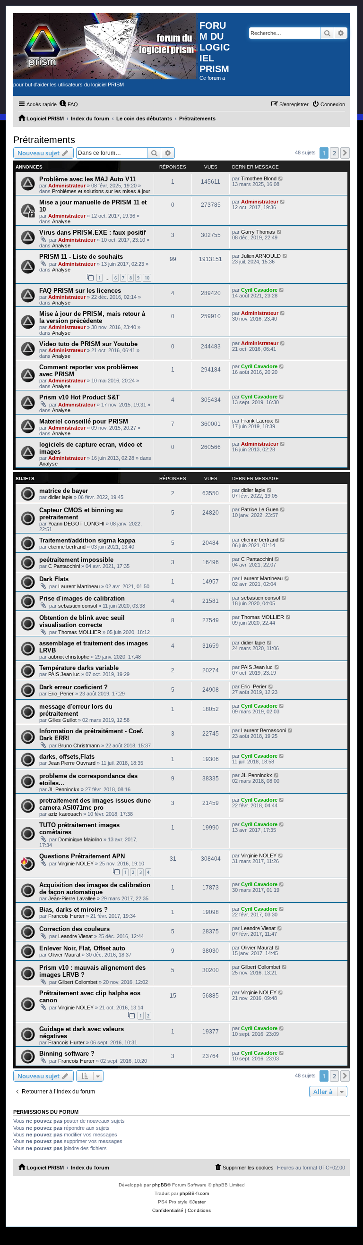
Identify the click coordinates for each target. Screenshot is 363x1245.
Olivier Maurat (64, 954)
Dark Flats (54, 579)
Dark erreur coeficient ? (73, 687)
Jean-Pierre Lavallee (71, 898)
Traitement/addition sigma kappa (87, 540)
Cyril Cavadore (259, 290)
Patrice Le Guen (259, 509)
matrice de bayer (63, 490)
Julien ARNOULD (261, 256)
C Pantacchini (64, 566)
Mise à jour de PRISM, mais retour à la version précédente (92, 317)
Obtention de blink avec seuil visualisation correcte (82, 621)
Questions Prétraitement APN (82, 856)
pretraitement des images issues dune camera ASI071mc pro (95, 804)
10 (147, 278)
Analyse (61, 221)
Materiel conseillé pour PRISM (83, 421)
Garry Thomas (258, 232)
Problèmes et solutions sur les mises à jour (101, 191)
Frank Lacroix (257, 420)
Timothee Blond (259, 178)
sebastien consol (77, 606)
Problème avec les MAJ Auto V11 (87, 179)
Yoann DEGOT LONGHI (76, 523)
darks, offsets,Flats (67, 756)
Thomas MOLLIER (79, 632)
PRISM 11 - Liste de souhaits (81, 256)
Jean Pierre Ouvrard (71, 763)
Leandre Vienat (75, 936)
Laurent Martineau (79, 586)
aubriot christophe (68, 657)
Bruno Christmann (79, 745)
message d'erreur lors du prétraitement (75, 710)
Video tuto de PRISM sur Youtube (88, 343)
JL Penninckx (63, 789)
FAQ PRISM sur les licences (80, 290)
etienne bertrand (67, 547)
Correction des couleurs (74, 928)
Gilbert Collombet (77, 982)
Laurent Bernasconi (263, 730)
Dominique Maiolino (80, 839)
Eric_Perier (61, 693)
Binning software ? (67, 1053)
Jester (199, 1201)
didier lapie (60, 497)
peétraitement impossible (76, 559)
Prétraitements (44, 140)
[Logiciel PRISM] (106, 46)
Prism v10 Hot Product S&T (79, 397)
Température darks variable (79, 667)
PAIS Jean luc (64, 674)
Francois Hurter (66, 916)
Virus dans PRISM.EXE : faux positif (92, 232)
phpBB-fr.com (194, 1193)
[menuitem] (68, 104)
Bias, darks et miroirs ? (73, 909)
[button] (345, 153)
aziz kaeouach (65, 814)
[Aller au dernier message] (281, 178)
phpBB (159, 1184)
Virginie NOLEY (76, 863)
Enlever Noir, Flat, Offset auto (82, 948)
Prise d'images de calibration (82, 598)
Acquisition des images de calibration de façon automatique (94, 888)
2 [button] (334, 153)
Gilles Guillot (62, 720)
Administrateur (67, 185)
